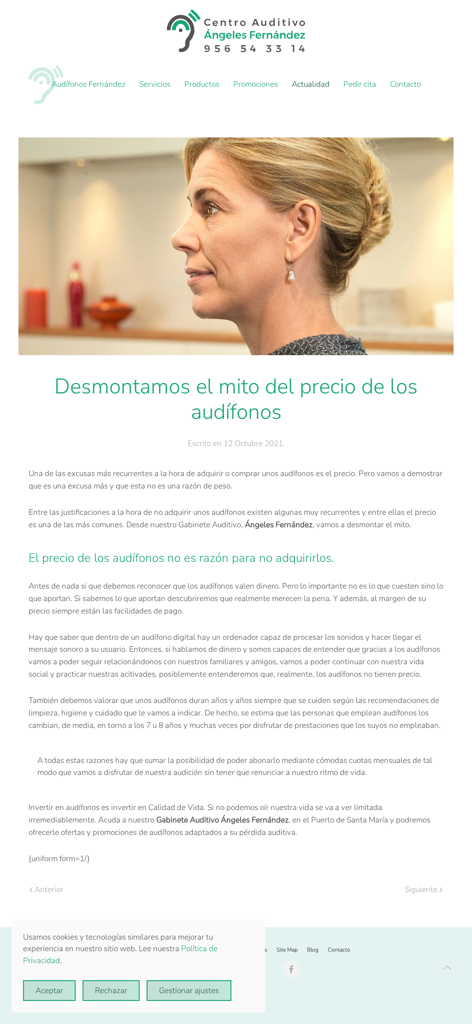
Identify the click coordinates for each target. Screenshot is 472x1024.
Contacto (405, 84)
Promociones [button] (255, 84)
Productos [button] (201, 84)
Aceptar (49, 990)
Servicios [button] (155, 84)
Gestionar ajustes (189, 990)
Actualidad (311, 84)
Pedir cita (359, 84)
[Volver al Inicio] (236, 30)
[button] (447, 967)
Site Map (287, 949)
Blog (313, 949)
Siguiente (421, 889)
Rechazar (111, 990)
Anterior (49, 889)
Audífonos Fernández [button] (88, 84)
